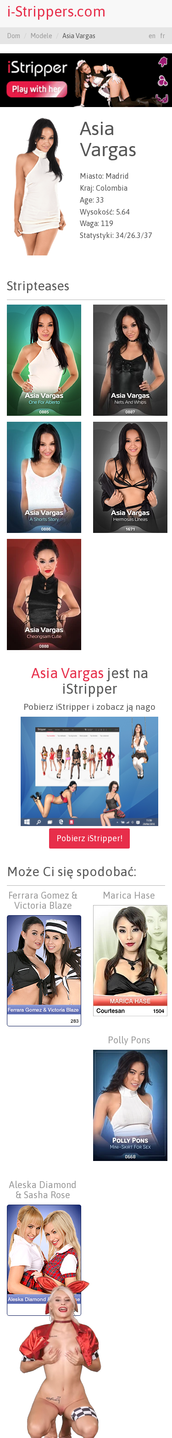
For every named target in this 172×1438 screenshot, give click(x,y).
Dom (13, 36)
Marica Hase (129, 895)
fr (162, 36)
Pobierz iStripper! (89, 838)
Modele (41, 36)
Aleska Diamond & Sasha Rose (43, 1189)
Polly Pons (129, 1040)
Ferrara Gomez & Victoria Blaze (43, 900)
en (152, 36)
